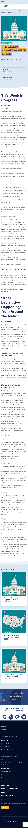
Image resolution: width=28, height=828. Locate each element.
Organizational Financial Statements (13, 803)
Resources (5, 785)
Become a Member (6, 771)
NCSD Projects (5, 746)
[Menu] (2, 2)
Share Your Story (5, 781)
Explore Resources (6, 777)
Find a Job (4, 774)
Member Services (5, 743)
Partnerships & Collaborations (9, 756)
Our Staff (3, 729)
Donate (5, 807)
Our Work (4, 740)
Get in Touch (5, 800)
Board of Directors (6, 733)
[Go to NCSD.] (1, 10)
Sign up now (8, 699)
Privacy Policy (7, 821)
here (8, 202)
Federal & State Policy (7, 749)
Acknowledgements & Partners (9, 736)
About (3, 726)
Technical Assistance (6, 753)
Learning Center (7, 795)
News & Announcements (10, 788)
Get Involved (5, 768)
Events (3, 792)
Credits (15, 821)
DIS (2, 759)
